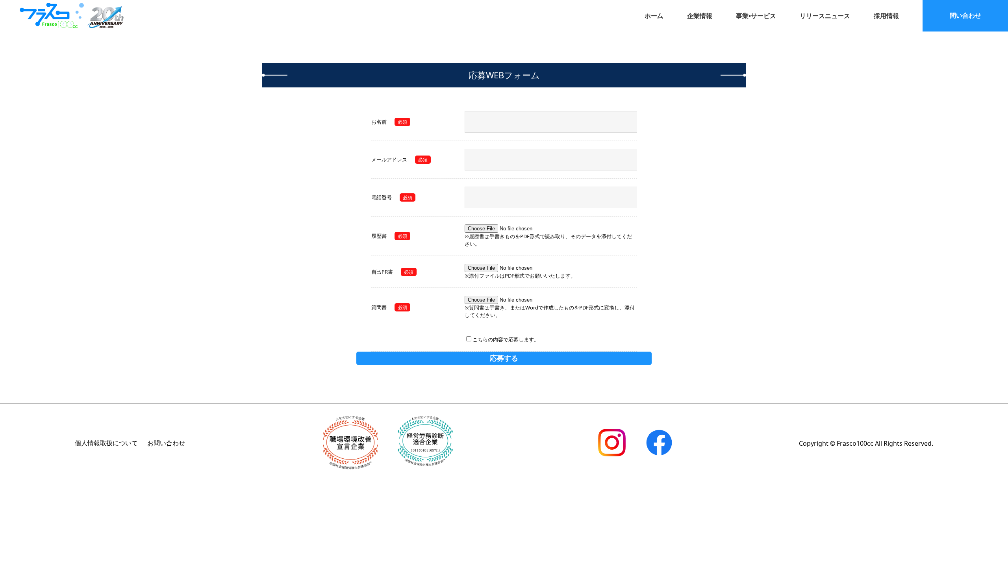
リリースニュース (825, 15)
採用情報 (886, 15)
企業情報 (699, 15)
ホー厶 (654, 15)
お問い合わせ (166, 443)
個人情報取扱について (106, 443)
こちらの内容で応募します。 (505, 339)
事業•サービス (756, 15)
